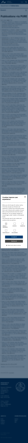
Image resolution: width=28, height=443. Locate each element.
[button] (14, 245)
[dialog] (14, 221)
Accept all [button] (14, 237)
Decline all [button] (14, 241)
